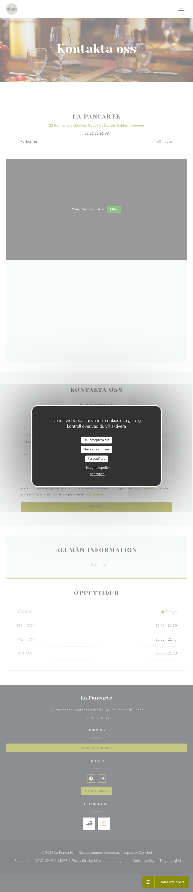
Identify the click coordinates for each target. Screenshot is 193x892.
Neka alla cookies (96, 449)
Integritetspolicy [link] (98, 468)
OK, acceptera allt (96, 440)
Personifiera (96, 458)
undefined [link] (97, 474)
